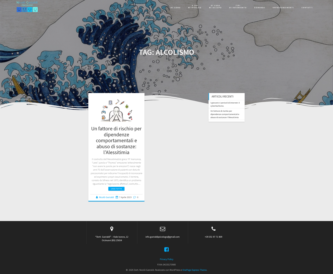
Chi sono (175, 8)
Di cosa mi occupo (215, 6)
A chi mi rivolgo (194, 6)
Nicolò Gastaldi (106, 197)
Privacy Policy (166, 259)
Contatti (307, 8)
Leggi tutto (116, 189)
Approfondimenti (283, 8)
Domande (259, 8)
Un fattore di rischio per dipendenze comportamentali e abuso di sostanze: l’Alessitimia (116, 140)
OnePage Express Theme (194, 269)
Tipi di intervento (238, 6)
